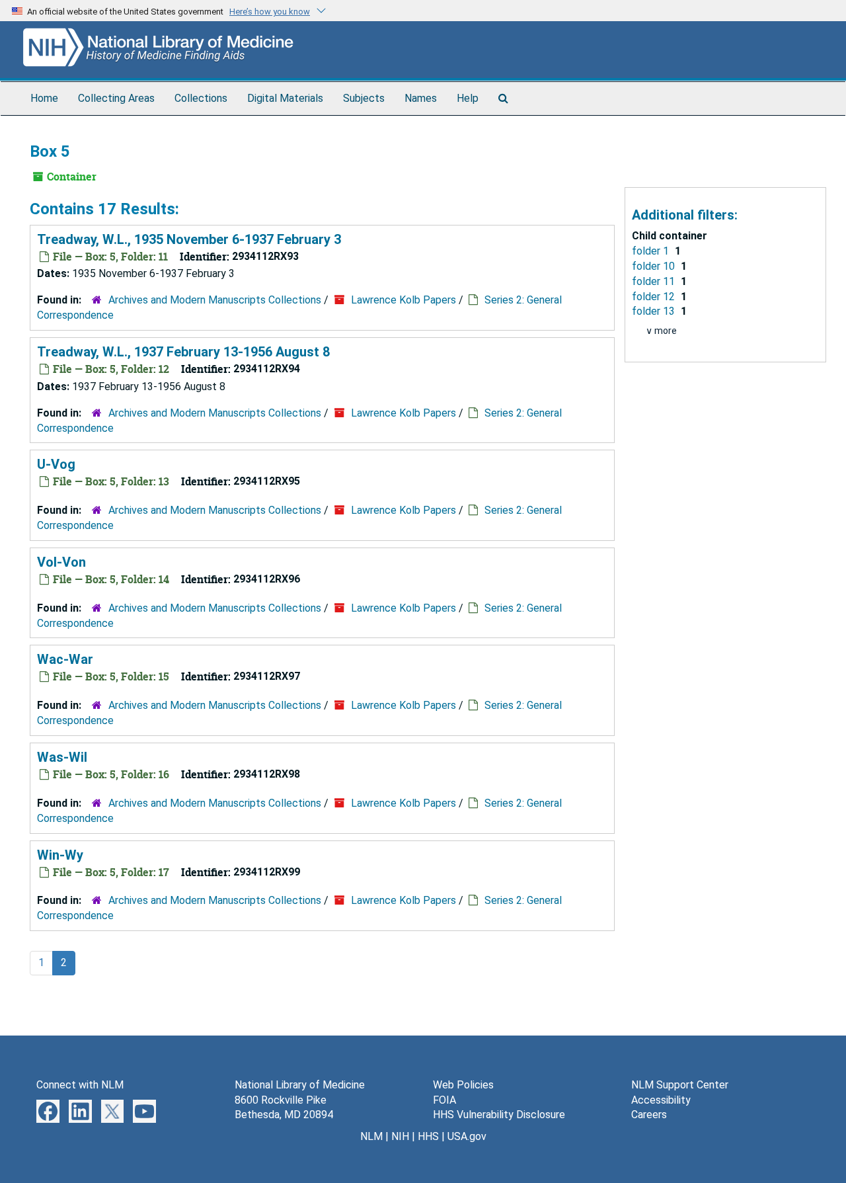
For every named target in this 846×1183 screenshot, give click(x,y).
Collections (200, 98)
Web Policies (463, 1085)
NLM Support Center (679, 1085)
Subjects (364, 98)
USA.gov (466, 1136)
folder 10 (654, 266)
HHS (428, 1136)
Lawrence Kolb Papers (403, 300)
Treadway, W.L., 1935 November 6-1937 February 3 (189, 239)
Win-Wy (60, 855)
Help (468, 98)
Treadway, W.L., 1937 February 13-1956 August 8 (183, 352)
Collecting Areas (116, 98)
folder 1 (652, 251)
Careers (649, 1114)
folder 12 (654, 296)
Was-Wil (62, 757)
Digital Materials (285, 98)
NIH (400, 1136)
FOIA (444, 1100)
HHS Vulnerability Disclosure (499, 1114)
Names (420, 98)
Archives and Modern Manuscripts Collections (214, 300)
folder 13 (654, 311)
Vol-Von (61, 562)
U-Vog (56, 464)
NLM (371, 1136)
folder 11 (654, 281)
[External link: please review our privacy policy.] (47, 1110)
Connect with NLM (80, 1085)
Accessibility (661, 1100)
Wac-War (65, 659)
